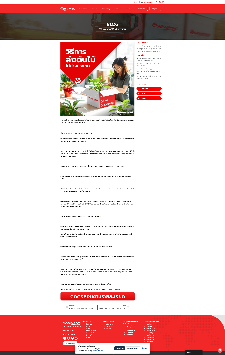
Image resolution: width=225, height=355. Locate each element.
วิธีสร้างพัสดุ (109, 326)
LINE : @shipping (69, 334)
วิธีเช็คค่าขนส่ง (109, 324)
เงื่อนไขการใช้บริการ (91, 333)
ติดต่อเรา (127, 9)
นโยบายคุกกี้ (89, 335)
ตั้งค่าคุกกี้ (112, 354)
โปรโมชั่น (88, 329)
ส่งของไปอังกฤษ (150, 335)
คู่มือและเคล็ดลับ (145, 49)
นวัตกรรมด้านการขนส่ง (143, 46)
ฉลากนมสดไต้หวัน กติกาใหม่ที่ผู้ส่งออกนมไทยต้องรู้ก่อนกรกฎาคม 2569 (148, 59)
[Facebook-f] (64, 338)
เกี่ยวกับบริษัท (89, 324)
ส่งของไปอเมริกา (150, 324)
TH (137, 2)
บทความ (116, 9)
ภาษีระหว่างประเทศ (156, 51)
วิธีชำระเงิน (108, 329)
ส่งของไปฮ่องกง (150, 339)
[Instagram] (163, 2)
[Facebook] (156, 2)
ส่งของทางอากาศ (130, 330)
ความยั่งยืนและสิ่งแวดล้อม (143, 51)
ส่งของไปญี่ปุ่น (149, 333)
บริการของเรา (82, 9)
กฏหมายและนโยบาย (156, 49)
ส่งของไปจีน (149, 326)
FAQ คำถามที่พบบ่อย (91, 331)
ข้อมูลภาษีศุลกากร (130, 328)
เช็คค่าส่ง (95, 9)
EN (142, 2)
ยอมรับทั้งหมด (119, 348)
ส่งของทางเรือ (129, 332)
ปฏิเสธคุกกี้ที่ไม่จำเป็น (132, 348)
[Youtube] (76, 338)
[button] (149, 89)
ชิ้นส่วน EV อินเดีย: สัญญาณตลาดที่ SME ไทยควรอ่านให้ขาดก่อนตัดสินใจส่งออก (148, 71)
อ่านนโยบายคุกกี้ (98, 351)
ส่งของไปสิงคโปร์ (150, 331)
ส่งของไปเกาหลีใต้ (150, 337)
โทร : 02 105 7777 (69, 331)
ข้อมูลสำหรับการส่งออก (132, 326)
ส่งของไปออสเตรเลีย (151, 329)
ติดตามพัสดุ (106, 9)
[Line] (160, 2)
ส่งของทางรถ (129, 335)
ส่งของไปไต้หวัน (150, 342)
